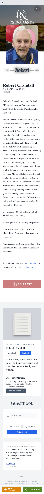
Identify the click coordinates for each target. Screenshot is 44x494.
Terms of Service (28, 483)
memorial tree (32, 263)
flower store (30, 267)
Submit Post (22, 432)
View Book (12, 353)
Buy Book (25, 353)
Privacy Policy (15, 483)
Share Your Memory (16, 391)
